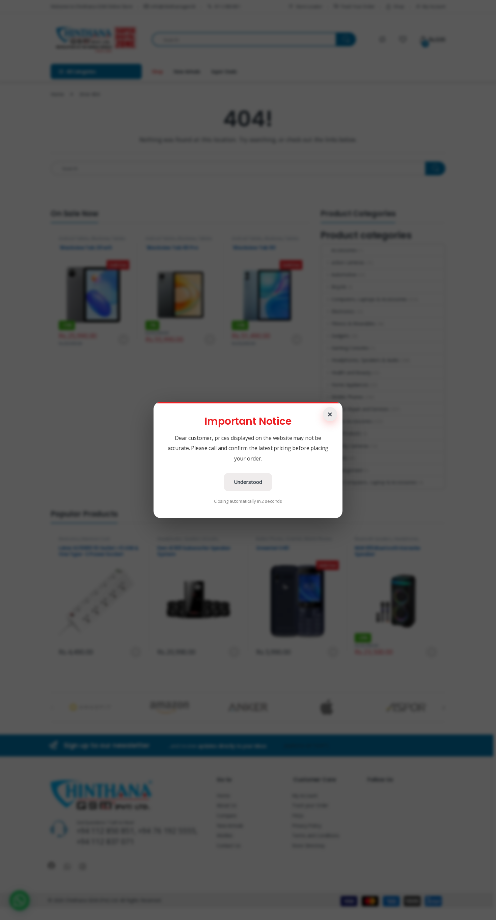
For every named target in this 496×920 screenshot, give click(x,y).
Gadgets (340, 335)
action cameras (347, 262)
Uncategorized (346, 470)
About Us (227, 805)
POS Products (346, 433)
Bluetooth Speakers (373, 539)
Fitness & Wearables (353, 323)
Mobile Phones (347, 397)
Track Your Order (358, 6)
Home (57, 94)
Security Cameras (350, 446)
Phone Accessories (351, 421)
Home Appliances (350, 384)
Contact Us (229, 845)
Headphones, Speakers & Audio (365, 360)
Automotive (343, 274)
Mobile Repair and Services (360, 409)
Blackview (100, 238)
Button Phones (270, 539)
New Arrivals (186, 71)
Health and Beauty (351, 372)
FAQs (297, 815)
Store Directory (308, 845)
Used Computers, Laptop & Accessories (374, 482)
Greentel (294, 539)
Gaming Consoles (350, 348)
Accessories (344, 250)
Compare (227, 815)
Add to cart (210, 339)
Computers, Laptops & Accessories (369, 299)
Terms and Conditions (315, 835)
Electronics (342, 311)
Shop (398, 6)
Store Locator (309, 6)
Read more (123, 339)
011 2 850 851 (227, 6)
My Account (433, 6)
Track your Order (310, 805)
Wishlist (225, 835)
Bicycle (338, 286)
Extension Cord (95, 539)
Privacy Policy (306, 825)
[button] (19, 900)
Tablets (118, 238)
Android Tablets (74, 238)
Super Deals (224, 71)
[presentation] (443, 707)
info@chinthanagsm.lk (173, 6)
